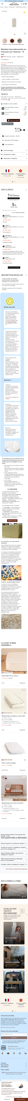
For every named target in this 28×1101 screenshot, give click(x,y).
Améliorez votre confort (9, 104)
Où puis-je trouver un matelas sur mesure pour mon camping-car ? (13, 848)
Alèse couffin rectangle (9, 763)
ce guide (9, 90)
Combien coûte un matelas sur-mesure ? (13, 864)
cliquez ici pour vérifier (16, 1074)
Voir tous (22, 911)
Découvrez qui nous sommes (8, 1027)
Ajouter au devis (7, 124)
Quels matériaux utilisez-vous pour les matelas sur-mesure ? (12, 854)
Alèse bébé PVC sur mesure (10, 676)
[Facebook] (2, 1053)
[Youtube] (8, 1053)
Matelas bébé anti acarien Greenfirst (12, 803)
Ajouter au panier (13, 120)
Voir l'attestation (13, 198)
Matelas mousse (12, 520)
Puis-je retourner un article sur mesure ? (13, 843)
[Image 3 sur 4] (14, 34)
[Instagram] (20, 1053)
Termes (16, 1046)
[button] (22, 4)
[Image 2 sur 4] (13, 34)
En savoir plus (5, 99)
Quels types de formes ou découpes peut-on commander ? (11, 859)
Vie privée (10, 1046)
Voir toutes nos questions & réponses (16, 869)
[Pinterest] (14, 1053)
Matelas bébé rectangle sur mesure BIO (13, 716)
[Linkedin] (25, 1053)
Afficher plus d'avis (14, 267)
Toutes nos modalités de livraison (11, 398)
